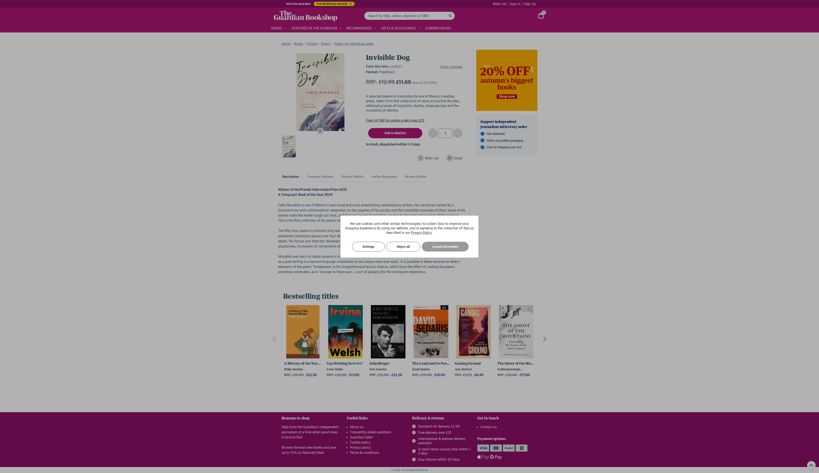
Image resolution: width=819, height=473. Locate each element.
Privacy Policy (421, 232)
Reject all (403, 247)
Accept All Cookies (445, 247)
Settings (368, 247)
